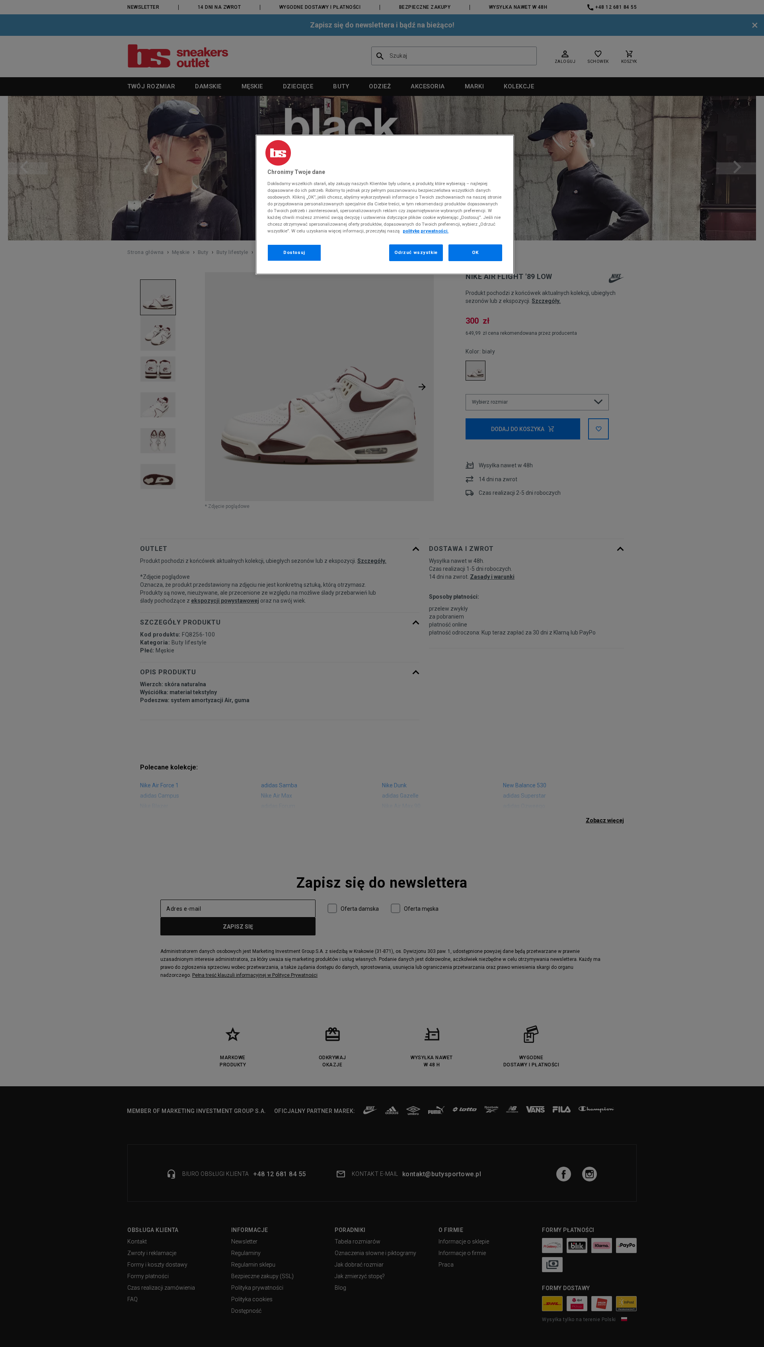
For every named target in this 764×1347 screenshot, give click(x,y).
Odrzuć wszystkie (416, 252)
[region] (384, 205)
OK (475, 252)
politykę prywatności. (425, 231)
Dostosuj (294, 252)
